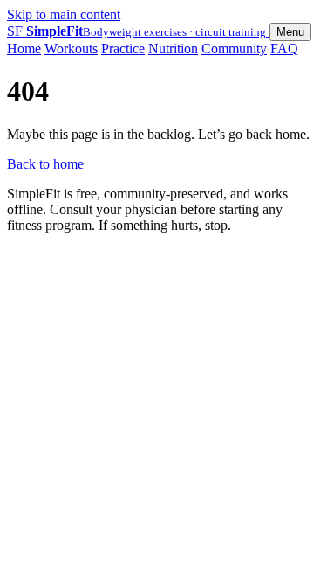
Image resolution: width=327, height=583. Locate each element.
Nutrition (173, 48)
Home (24, 48)
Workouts (71, 48)
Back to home (45, 163)
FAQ (284, 48)
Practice (123, 48)
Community (234, 48)
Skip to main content (63, 14)
